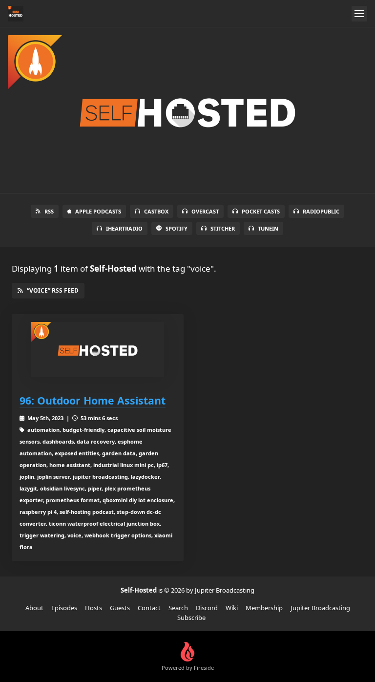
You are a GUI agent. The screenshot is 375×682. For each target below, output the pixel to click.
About (34, 607)
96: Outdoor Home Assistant (93, 400)
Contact (149, 607)
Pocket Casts (261, 211)
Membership (264, 607)
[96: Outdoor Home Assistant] (98, 349)
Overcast (205, 211)
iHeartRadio (124, 228)
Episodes (64, 607)
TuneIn (268, 228)
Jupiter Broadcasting (320, 607)
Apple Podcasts (98, 211)
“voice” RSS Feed (53, 290)
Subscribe (191, 617)
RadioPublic (321, 211)
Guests (120, 607)
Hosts (93, 607)
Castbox (156, 211)
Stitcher (222, 228)
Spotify (177, 228)
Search (178, 607)
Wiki (232, 607)
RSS (49, 211)
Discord (207, 607)
